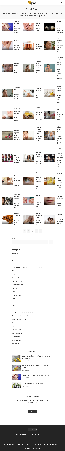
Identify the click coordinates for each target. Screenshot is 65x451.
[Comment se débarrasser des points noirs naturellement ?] (28, 115)
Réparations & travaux (19, 319)
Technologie (16, 336)
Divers (14, 274)
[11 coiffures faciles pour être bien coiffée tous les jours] (7, 158)
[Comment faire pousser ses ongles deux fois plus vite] (28, 201)
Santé (14, 326)
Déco (13, 271)
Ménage (14, 309)
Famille (14, 288)
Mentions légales (8, 444)
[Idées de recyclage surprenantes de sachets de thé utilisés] (49, 27)
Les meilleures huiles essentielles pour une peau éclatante (60, 45)
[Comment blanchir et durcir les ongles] (28, 27)
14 (36, 231)
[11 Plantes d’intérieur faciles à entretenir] (16, 385)
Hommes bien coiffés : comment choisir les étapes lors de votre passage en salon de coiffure (60, 158)
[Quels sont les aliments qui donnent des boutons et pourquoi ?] (7, 115)
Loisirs (14, 305)
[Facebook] (29, 429)
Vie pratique (16, 343)
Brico (13, 260)
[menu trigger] (3, 2)
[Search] (62, 2)
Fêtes (14, 291)
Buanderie (15, 264)
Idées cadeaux (16, 295)
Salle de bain (16, 323)
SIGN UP (32, 411)
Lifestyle (15, 302)
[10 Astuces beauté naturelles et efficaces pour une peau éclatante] (28, 68)
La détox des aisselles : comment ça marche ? (17, 45)
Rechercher (15, 239)
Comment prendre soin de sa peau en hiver (16, 68)
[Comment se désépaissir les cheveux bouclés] (49, 219)
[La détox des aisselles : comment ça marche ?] (7, 45)
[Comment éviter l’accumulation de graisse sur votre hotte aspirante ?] (16, 368)
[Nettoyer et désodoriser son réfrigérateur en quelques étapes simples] (16, 358)
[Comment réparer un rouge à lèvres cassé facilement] (7, 135)
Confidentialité (41, 444)
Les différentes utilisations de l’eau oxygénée (17, 180)
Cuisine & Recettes (18, 267)
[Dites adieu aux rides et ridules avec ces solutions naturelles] (28, 158)
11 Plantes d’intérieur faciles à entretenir (32, 383)
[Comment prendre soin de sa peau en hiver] (7, 68)
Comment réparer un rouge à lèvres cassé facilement (17, 135)
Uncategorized (16, 340)
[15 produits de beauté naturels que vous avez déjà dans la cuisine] (49, 181)
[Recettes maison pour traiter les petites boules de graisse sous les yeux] (28, 181)
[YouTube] (35, 429)
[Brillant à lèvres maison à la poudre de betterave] (49, 115)
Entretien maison (17, 285)
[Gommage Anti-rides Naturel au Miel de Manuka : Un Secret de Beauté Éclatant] (28, 135)
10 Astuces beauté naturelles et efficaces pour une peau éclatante (39, 68)
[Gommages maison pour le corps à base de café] (28, 93)
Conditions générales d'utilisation (25, 444)
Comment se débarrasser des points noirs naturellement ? (39, 114)
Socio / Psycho (17, 329)
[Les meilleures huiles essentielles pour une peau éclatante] (49, 45)
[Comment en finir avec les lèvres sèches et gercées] (49, 201)
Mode (14, 312)
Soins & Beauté (17, 333)
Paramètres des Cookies (54, 444)
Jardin (14, 298)
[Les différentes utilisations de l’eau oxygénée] (7, 181)
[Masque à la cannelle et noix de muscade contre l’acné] (7, 219)
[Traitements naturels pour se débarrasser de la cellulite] (7, 27)
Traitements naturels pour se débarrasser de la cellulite (36, 375)
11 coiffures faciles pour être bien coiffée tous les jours (17, 158)
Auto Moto (15, 257)
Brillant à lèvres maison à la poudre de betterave (60, 114)
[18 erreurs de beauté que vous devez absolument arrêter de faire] (7, 201)
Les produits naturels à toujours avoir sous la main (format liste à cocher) (59, 93)
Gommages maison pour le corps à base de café (39, 93)
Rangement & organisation (20, 316)
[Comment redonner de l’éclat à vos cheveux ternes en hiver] (28, 219)
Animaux (15, 253)
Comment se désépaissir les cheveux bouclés (60, 219)
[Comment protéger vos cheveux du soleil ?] (28, 45)
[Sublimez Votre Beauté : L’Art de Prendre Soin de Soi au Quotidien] (49, 135)
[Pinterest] (32, 429)
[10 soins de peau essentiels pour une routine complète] (7, 93)
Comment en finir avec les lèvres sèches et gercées (60, 201)
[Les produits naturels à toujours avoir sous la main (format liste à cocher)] (49, 93)
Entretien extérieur (18, 281)
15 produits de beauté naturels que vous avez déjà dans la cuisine (60, 180)
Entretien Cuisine (17, 278)
